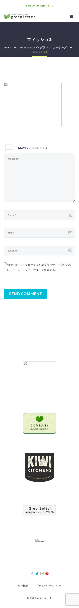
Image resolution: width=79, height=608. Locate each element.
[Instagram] (42, 573)
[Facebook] (32, 573)
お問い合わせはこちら (39, 6)
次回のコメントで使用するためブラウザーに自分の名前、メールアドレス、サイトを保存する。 (39, 267)
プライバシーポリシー (48, 585)
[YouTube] (47, 573)
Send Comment (25, 294)
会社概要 (23, 585)
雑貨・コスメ (59, 22)
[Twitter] (37, 573)
